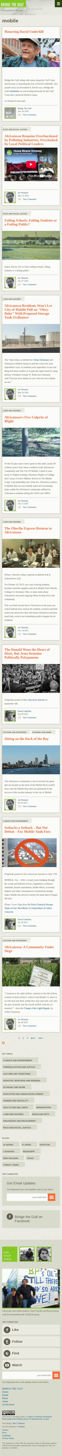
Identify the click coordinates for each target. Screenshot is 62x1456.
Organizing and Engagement (19, 1121)
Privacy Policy (8, 1438)
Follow (17, 1341)
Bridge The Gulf (24, 108)
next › (33, 1038)
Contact (5, 1430)
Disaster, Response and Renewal (22, 1080)
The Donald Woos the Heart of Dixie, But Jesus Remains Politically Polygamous (27, 653)
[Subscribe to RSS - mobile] (3, 1043)
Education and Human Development (23, 1094)
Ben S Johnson (19, 1423)
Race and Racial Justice (15, 130)
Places (5, 1398)
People (5, 1395)
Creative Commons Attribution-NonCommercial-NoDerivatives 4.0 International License (27, 1418)
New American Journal (34, 700)
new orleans (10, 1158)
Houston (45, 1145)
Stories (5, 1392)
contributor (14, 91)
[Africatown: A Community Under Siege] (31, 972)
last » (41, 1038)
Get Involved (8, 1404)
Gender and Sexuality (15, 1101)
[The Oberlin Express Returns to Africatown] (31, 553)
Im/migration (43, 1107)
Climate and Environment (15, 821)
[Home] (21, 3)
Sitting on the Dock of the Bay (26, 739)
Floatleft (21, 1427)
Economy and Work (41, 732)
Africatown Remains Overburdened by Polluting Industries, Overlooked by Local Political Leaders (31, 140)
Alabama (8, 1145)
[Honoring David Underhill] (31, 53)
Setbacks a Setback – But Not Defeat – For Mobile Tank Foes (27, 829)
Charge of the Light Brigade (37, 1008)
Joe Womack (23, 193)
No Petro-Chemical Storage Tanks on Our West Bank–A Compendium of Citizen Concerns (28, 908)
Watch (17, 1365)
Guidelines (6, 1435)
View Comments (29, 115)
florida (26, 1145)
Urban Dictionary (41, 360)
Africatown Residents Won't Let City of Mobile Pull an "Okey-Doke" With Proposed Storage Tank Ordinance (28, 311)
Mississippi (29, 1151)
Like (15, 1330)
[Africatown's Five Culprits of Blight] (31, 442)
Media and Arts (40, 1114)
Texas (30, 1158)
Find (15, 1353)
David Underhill (24, 711)
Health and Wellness (15, 1107)
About (5, 1401)
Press (4, 1433)
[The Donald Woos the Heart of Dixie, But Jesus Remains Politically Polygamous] (31, 678)
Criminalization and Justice (19, 1067)
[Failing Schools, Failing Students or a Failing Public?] (31, 245)
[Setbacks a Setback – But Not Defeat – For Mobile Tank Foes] (31, 853)
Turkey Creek (11, 1165)
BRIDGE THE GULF (12, 1388)
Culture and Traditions (15, 732)
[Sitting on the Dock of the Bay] (31, 760)
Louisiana (8, 1151)
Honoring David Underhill (24, 31)
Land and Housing (12, 299)
